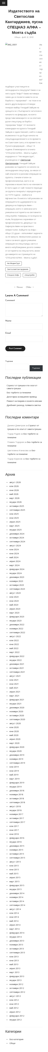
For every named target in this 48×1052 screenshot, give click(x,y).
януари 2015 (15, 889)
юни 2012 (14, 1004)
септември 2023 (17, 589)
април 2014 (14, 924)
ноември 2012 (16, 984)
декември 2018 (16, 790)
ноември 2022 (16, 628)
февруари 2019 (16, 782)
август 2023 (15, 593)
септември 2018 (17, 802)
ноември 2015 (16, 849)
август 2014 (15, 909)
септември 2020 (17, 719)
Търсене (9, 361)
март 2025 (14, 525)
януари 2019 (15, 786)
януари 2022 (15, 660)
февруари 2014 (16, 932)
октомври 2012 (16, 988)
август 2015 (15, 861)
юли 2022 (14, 640)
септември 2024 (17, 541)
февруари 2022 (16, 656)
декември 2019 (16, 755)
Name (8, 321)
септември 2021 (17, 672)
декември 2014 (16, 893)
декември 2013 (16, 940)
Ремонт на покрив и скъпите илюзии (24, 401)
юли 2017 (14, 826)
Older (28, 287)
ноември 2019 (16, 759)
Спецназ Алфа (13, 275)
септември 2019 (17, 762)
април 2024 (14, 561)
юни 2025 (14, 517)
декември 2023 (16, 577)
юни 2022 (14, 644)
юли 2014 (14, 913)
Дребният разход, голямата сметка (24, 405)
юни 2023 (14, 600)
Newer (20, 287)
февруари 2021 (16, 699)
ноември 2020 (16, 711)
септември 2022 (17, 632)
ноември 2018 (16, 794)
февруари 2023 (16, 616)
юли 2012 (14, 1000)
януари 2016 (15, 841)
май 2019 (13, 774)
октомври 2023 (16, 585)
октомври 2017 (16, 818)
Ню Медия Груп (13, 263)
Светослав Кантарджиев (17, 269)
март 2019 (14, 778)
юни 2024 (14, 553)
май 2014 (13, 921)
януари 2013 (15, 980)
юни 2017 (14, 830)
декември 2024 (16, 533)
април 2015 (14, 877)
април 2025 (14, 521)
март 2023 (14, 612)
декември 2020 (16, 707)
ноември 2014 (16, 897)
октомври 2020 (16, 715)
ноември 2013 (16, 944)
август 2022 (15, 636)
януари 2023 (15, 620)
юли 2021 (14, 679)
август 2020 (15, 723)
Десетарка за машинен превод (22, 396)
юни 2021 (14, 683)
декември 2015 (16, 845)
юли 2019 (14, 766)
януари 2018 (15, 810)
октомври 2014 (16, 901)
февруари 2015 (16, 885)
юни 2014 (14, 917)
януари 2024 (15, 573)
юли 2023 (14, 596)
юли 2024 (14, 549)
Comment (10, 300)
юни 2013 (14, 960)
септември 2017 (17, 822)
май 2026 (13, 494)
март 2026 (14, 498)
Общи (17, 37)
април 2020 (14, 739)
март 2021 (14, 695)
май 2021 (13, 687)
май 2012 (13, 1007)
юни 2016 (14, 834)
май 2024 (13, 557)
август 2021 (15, 676)
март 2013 (14, 972)
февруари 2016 (16, 838)
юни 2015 (14, 869)
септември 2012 (17, 992)
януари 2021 (15, 703)
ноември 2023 (16, 581)
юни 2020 (14, 731)
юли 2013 (14, 956)
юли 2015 (14, 865)
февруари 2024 (16, 569)
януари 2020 (15, 751)
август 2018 (15, 806)
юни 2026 (14, 490)
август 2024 (15, 545)
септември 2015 (17, 857)
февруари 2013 (16, 976)
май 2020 (13, 735)
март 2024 (14, 565)
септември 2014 (17, 905)
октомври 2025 (16, 506)
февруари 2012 (16, 1015)
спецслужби (30, 275)
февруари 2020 (16, 747)
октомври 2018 (16, 798)
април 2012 (14, 1011)
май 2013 (13, 964)
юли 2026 (14, 486)
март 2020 (14, 743)
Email (8, 333)
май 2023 (13, 604)
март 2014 (14, 928)
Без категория (16, 1039)
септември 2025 (17, 510)
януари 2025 (15, 529)
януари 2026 (15, 502)
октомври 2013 (16, 948)
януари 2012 (15, 1019)
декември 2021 (16, 664)
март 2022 (14, 652)
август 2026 (15, 482)
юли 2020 (14, 727)
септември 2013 (17, 952)
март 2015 (14, 881)
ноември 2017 (16, 814)
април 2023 (14, 608)
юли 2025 (14, 513)
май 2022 (13, 648)
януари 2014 (15, 936)
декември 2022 (16, 624)
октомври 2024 (16, 537)
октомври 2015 (16, 853)
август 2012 (15, 996)
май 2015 (13, 873)
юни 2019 (14, 770)
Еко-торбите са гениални (19, 392)
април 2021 (14, 691)
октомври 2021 (16, 668)
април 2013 (14, 968)
